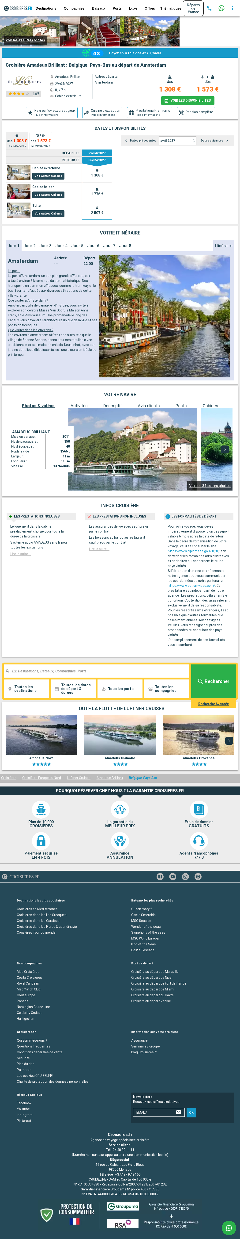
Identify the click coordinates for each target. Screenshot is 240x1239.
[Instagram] (185, 876)
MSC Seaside (141, 921)
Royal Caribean (28, 983)
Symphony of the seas (148, 932)
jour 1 (14, 245)
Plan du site (25, 1064)
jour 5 (77, 245)
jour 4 (61, 245)
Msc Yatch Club (29, 989)
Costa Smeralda (143, 915)
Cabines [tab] (210, 405)
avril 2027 (167, 140)
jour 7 (109, 245)
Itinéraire (223, 245)
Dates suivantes (212, 140)
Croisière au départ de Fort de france (158, 983)
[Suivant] (225, 449)
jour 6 (93, 245)
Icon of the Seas (143, 944)
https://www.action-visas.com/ (191, 585)
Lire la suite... (20, 554)
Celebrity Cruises (29, 1013)
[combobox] (98, 671)
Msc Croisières (28, 972)
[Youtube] (172, 876)
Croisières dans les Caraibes (38, 921)
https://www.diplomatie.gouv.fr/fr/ (194, 551)
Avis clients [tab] (149, 405)
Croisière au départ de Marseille (155, 972)
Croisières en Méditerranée (37, 909)
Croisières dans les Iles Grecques (42, 915)
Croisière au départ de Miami (152, 989)
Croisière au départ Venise (151, 1001)
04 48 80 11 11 (123, 1150)
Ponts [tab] (181, 405)
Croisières (8, 778)
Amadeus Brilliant (110, 778)
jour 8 (125, 245)
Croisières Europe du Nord (41, 778)
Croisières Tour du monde (36, 932)
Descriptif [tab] (112, 405)
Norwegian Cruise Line (33, 1007)
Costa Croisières (29, 977)
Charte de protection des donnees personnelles (53, 1081)
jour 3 (45, 245)
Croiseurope (26, 995)
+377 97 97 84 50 (128, 1174)
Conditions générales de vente (40, 1052)
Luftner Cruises (78, 778)
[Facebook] (160, 876)
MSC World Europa (145, 938)
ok (191, 1112)
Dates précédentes (143, 140)
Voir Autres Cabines (48, 176)
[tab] (52, 112)
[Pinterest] (198, 876)
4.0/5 (36, 94)
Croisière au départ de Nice (151, 977)
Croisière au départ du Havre (152, 995)
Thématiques (170, 8)
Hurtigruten (25, 1018)
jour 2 (29, 245)
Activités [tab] (79, 405)
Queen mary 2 (141, 909)
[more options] (232, 8)
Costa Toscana (142, 950)
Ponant (22, 1001)
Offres (150, 8)
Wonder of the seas (146, 926)
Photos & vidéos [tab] (38, 405)
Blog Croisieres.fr (144, 1052)
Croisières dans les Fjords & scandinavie (47, 926)
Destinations (46, 8)
